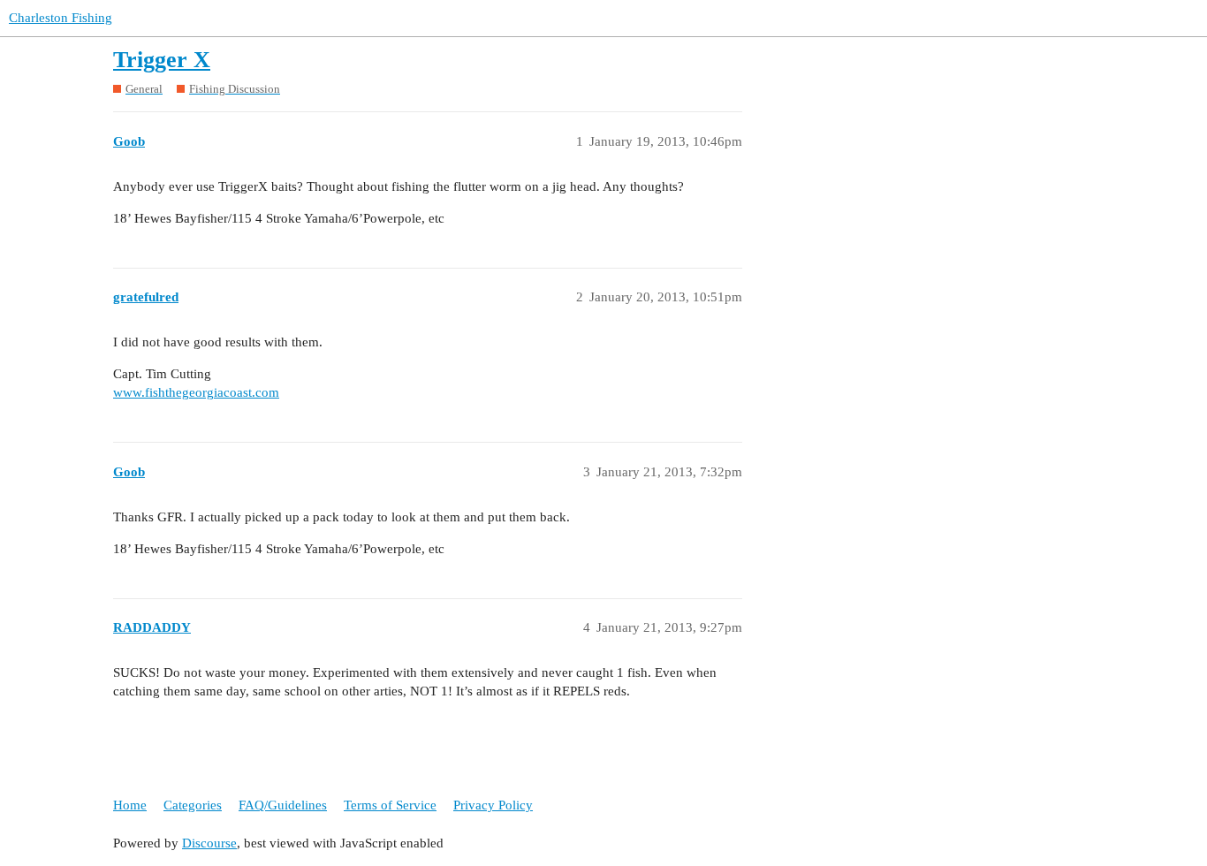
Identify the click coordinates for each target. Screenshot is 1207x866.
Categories (192, 805)
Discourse (209, 843)
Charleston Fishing (60, 18)
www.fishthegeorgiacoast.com (196, 392)
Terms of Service (390, 805)
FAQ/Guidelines (283, 805)
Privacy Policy (493, 805)
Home (130, 805)
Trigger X (161, 59)
